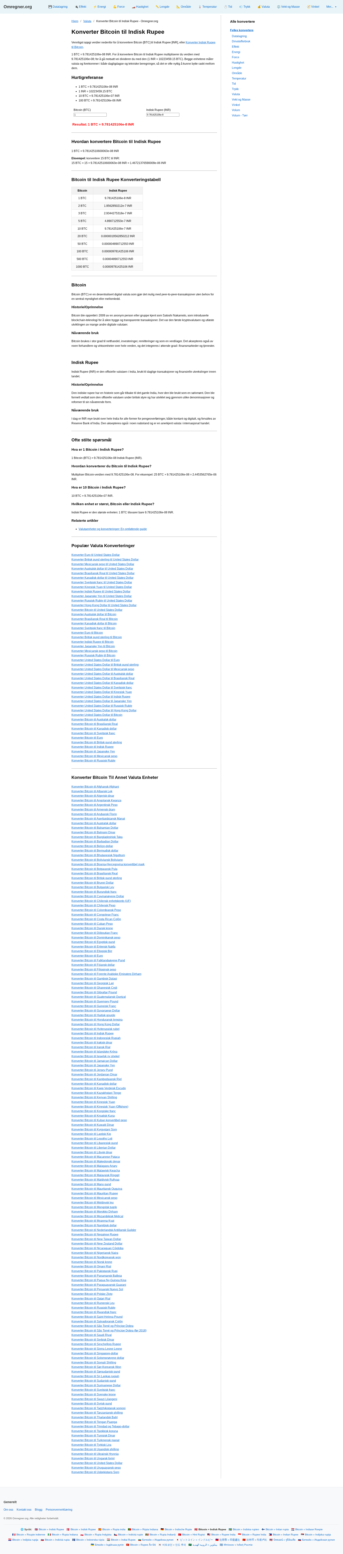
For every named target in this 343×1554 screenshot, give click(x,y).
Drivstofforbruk (241, 41)
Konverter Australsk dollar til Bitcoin (93, 614)
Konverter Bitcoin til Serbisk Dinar (92, 1339)
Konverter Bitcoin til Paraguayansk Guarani (98, 1284)
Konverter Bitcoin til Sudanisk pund (93, 1380)
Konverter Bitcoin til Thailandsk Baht (94, 1417)
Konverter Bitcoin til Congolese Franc (95, 914)
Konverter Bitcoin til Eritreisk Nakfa (93, 946)
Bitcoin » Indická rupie (130, 1534)
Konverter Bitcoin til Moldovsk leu (92, 1202)
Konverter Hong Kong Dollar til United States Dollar (103, 605)
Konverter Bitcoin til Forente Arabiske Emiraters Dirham (106, 973)
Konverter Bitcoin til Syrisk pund (91, 1403)
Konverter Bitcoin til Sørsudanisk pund (95, 1371)
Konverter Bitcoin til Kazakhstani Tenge (96, 1092)
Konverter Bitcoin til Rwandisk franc (93, 1312)
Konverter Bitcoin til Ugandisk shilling (95, 1449)
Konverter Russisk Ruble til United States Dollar (101, 600)
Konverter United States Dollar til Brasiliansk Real (103, 678)
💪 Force (119, 6)
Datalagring (239, 35)
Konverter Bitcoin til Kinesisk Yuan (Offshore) (99, 1106)
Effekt (235, 46)
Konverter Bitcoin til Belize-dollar (92, 846)
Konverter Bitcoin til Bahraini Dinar (93, 832)
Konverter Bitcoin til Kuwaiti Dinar (92, 1124)
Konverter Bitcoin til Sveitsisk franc (93, 733)
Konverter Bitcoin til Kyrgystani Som (94, 1129)
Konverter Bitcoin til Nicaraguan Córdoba (97, 1248)
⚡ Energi (99, 6)
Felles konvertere (241, 30)
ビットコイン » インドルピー (196, 1539)
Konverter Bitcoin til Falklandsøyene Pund (98, 960)
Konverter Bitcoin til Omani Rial (91, 1266)
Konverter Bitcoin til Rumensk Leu (93, 1303)
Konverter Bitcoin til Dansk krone (92, 928)
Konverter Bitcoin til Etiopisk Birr (91, 951)
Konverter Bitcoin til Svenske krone (93, 1394)
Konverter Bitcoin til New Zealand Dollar (96, 1243)
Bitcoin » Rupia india (113, 1529)
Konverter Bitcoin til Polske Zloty (92, 1293)
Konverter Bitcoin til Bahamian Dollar (94, 827)
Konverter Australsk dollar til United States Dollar (102, 568)
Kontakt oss (24, 1509)
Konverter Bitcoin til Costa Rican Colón (96, 919)
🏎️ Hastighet (140, 6)
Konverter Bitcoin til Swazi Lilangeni (94, 1399)
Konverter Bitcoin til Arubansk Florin (94, 814)
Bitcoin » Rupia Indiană (163, 1534)
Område (237, 73)
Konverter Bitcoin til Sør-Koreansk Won (96, 1366)
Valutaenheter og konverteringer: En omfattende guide (113, 528)
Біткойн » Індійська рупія (109, 1544)
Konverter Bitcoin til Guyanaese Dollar (95, 1010)
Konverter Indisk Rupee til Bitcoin (92, 641)
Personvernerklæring (59, 1509)
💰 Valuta (263, 6)
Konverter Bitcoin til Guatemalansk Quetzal (98, 996)
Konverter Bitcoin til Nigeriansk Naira (94, 1252)
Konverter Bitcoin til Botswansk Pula (94, 868)
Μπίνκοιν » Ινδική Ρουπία (238, 1544)
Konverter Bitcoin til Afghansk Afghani (95, 786)
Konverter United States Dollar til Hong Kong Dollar (103, 710)
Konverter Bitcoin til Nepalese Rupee (94, 1234)
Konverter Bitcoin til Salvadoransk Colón (97, 1321)
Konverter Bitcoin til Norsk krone (91, 1261)
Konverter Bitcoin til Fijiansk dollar (93, 964)
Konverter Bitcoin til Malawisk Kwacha (95, 1170)
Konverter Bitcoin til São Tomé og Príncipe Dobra (102, 1325)
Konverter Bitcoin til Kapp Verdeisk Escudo (98, 1088)
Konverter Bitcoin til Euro (87, 737)
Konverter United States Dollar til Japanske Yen (101, 701)
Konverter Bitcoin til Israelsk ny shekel (95, 1056)
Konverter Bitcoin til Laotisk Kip (91, 1133)
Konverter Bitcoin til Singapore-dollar (94, 1353)
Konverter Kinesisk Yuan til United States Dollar (101, 587)
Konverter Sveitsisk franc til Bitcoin (93, 628)
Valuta (87, 21)
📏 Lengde (162, 6)
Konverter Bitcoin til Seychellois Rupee (96, 1344)
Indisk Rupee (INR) (158, 109)
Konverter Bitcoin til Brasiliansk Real (94, 723)
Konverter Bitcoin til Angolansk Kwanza (96, 800)
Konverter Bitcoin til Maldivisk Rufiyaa (95, 1179)
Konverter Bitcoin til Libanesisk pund (94, 1143)
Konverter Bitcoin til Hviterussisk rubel (95, 1028)
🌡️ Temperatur (207, 6)
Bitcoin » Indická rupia (57, 1539)
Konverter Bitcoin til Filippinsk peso (93, 969)
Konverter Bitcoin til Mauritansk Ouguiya (96, 1188)
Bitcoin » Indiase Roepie (309, 1529)
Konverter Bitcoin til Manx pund (91, 1184)
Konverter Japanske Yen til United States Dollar (101, 596)
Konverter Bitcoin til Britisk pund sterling (96, 742)
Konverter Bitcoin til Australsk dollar (93, 719)
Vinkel (236, 104)
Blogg (38, 1509)
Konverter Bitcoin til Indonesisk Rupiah (96, 1038)
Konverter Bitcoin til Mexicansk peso (94, 756)
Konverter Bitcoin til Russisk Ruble (93, 760)
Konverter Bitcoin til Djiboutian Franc (94, 932)
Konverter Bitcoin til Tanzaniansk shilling (97, 1412)
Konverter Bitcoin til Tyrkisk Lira (91, 1444)
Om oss (8, 1509)
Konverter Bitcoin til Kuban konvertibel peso (99, 1120)
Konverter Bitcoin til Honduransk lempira (97, 1019)
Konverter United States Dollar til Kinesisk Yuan (101, 692)
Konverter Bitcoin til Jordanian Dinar (94, 1074)
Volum (236, 110)
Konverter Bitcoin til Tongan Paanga (94, 1421)
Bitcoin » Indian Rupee (285, 1534)
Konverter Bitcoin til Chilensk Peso (93, 905)
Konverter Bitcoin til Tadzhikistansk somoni (98, 1408)
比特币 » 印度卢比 (257, 1539)
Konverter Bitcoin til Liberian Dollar (93, 1147)
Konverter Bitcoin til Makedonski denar (95, 1161)
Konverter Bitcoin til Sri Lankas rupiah (95, 1376)
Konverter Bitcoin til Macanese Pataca (95, 1156)
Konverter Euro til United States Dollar (95, 554)
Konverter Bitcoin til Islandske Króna (94, 1051)
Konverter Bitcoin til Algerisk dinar (92, 795)
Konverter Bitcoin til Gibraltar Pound (94, 992)
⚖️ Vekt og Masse (288, 6)
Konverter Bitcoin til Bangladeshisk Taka (97, 837)
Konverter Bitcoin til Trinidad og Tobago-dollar (100, 1426)
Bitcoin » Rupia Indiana (65, 1534)
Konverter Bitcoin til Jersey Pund (92, 1070)
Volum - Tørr (240, 115)
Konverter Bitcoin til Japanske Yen (93, 751)
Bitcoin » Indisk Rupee (51, 1529)
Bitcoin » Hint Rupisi (193, 1534)
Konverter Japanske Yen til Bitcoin (93, 646)
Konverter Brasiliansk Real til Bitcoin (94, 618)
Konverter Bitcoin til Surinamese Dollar (96, 1385)
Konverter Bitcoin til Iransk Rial (90, 1047)
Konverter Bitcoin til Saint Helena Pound (97, 1316)
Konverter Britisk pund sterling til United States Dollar (105, 559)
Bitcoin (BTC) (82, 109)
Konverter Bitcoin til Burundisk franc (94, 891)
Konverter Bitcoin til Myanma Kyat (92, 1220)
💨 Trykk (244, 6)
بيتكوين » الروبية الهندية (205, 1544)
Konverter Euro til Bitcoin (87, 632)
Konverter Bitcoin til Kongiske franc (93, 1111)
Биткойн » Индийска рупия (157, 1539)
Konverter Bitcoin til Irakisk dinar (91, 1042)
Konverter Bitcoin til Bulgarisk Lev (92, 887)
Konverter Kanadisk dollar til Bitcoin (94, 623)
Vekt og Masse (241, 99)
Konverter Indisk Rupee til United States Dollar (100, 591)
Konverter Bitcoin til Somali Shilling (93, 1362)
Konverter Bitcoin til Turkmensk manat (95, 1440)
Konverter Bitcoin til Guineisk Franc (93, 1006)
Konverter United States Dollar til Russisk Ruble (101, 705)
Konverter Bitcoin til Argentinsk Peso (94, 804)
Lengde (237, 67)
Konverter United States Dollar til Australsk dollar (102, 673)
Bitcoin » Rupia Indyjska (97, 1534)
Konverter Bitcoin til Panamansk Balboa (96, 1275)
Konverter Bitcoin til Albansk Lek (91, 791)
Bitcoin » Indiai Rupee (123, 1539)
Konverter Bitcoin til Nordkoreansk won (96, 1257)
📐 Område (184, 6)
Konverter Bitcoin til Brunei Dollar (92, 882)
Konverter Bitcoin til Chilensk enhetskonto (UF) (101, 900)
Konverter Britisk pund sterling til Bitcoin (96, 637)
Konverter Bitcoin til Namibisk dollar (94, 1225)
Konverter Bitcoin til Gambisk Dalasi (94, 978)
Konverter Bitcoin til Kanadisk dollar (94, 728)
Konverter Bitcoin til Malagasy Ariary (94, 1165)
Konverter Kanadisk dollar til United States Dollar (102, 577)
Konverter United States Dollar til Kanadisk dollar (102, 682)
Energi (236, 51)
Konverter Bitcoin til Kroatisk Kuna (93, 1115)
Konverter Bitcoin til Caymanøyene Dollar (97, 896)
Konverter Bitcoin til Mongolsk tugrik (94, 1207)
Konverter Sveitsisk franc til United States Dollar (101, 582)
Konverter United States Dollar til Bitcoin (96, 714)
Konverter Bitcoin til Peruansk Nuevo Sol (97, 1289)
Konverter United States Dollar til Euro (95, 660)
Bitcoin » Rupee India (223, 1534)
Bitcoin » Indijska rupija (318, 1534)
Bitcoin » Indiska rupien (246, 1529)
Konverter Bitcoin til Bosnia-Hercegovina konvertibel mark (108, 864)
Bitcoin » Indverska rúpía (90, 1539)
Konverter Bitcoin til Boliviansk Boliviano (97, 859)
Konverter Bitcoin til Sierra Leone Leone (96, 1348)
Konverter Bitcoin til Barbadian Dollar (94, 841)
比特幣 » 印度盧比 (230, 1539)
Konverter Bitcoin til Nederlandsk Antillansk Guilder (103, 1230)
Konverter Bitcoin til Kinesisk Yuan (93, 1101)
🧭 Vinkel (313, 6)
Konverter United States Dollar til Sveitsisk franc (101, 687)
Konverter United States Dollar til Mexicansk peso (102, 669)
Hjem (74, 21)
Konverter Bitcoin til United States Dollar (96, 609)
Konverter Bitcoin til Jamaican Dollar (94, 1060)
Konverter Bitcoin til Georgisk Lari (92, 983)
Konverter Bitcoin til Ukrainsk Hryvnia (95, 1453)
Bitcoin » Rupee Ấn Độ (143, 1544)
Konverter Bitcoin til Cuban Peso (92, 923)
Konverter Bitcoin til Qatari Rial (90, 1298)
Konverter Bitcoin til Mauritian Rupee (94, 1193)
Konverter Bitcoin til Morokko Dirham (94, 1211)
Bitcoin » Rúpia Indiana (145, 1529)
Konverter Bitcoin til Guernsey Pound (94, 1001)
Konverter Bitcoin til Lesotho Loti (91, 1138)
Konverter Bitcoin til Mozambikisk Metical (97, 1216)
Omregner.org (18, 6)
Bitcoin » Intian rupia (277, 1529)
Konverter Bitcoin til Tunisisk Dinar (93, 1435)
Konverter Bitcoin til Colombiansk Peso (96, 910)
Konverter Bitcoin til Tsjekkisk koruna (94, 1431)
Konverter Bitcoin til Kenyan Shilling (94, 1097)
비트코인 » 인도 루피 (174, 1544)
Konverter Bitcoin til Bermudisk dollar (94, 850)
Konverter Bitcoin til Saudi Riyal (91, 1335)
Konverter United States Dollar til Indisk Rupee (100, 696)
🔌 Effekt (80, 6)
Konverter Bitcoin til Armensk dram (93, 809)
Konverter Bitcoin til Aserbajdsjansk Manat (98, 818)
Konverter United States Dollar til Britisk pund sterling (105, 664)
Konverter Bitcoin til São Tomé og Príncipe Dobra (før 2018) (108, 1330)
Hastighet (238, 62)
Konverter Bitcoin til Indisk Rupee (92, 746)
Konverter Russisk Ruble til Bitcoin (93, 655)
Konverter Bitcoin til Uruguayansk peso (96, 1467)
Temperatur (239, 78)
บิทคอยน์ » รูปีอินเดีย (284, 1539)
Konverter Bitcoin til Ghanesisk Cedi (94, 987)
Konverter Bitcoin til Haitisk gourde (93, 1015)
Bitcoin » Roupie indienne (30, 1534)
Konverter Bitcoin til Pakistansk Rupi (94, 1271)
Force (235, 57)
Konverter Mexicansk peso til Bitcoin (94, 650)
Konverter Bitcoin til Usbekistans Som (95, 1472)
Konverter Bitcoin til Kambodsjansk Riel (96, 1079)
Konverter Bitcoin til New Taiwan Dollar (96, 1239)
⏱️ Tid (228, 6)
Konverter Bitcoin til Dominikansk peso (95, 937)
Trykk (235, 88)
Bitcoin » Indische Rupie (178, 1529)
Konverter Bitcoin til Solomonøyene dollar (97, 1357)
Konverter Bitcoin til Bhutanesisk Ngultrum (98, 855)
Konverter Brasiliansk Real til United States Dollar (103, 573)
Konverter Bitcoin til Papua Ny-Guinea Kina (98, 1280)
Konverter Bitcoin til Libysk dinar (91, 1152)
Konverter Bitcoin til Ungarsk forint (93, 1458)
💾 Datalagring (58, 6)
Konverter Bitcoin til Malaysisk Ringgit (95, 1175)
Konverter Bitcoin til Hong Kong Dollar (95, 1024)
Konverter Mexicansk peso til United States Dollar (102, 564)
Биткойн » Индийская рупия (318, 1539)
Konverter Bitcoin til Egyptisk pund (93, 942)
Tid (234, 83)
